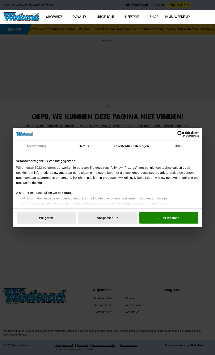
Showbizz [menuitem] (54, 17)
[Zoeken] (208, 17)
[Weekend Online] (21, 17)
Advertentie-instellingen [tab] (131, 146)
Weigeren (46, 218)
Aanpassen (105, 218)
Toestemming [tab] (37, 146)
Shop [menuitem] (154, 17)
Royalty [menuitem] (79, 17)
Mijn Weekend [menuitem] (177, 17)
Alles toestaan (168, 218)
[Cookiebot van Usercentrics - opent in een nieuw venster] (180, 134)
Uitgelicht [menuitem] (105, 17)
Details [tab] (84, 146)
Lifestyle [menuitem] (132, 17)
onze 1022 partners (41, 167)
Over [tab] (178, 146)
